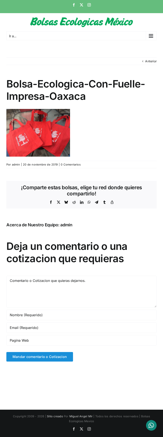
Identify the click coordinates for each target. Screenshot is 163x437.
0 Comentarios (71, 164)
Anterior (151, 61)
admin (16, 164)
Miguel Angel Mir (81, 416)
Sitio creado (55, 416)
